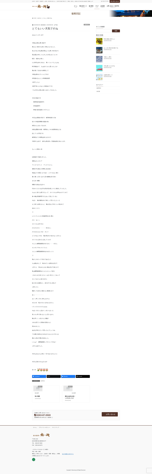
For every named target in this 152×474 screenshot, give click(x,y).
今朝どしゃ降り (107, 57)
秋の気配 (37, 396)
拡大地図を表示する (68, 454)
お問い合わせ (115, 1)
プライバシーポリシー (44, 427)
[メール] (33, 459)
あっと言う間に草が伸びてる (111, 48)
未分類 (98, 91)
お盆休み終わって (108, 75)
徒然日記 (87, 24)
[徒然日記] (37, 388)
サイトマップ (55, 427)
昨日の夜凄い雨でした (109, 39)
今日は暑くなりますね (109, 66)
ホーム (35, 427)
